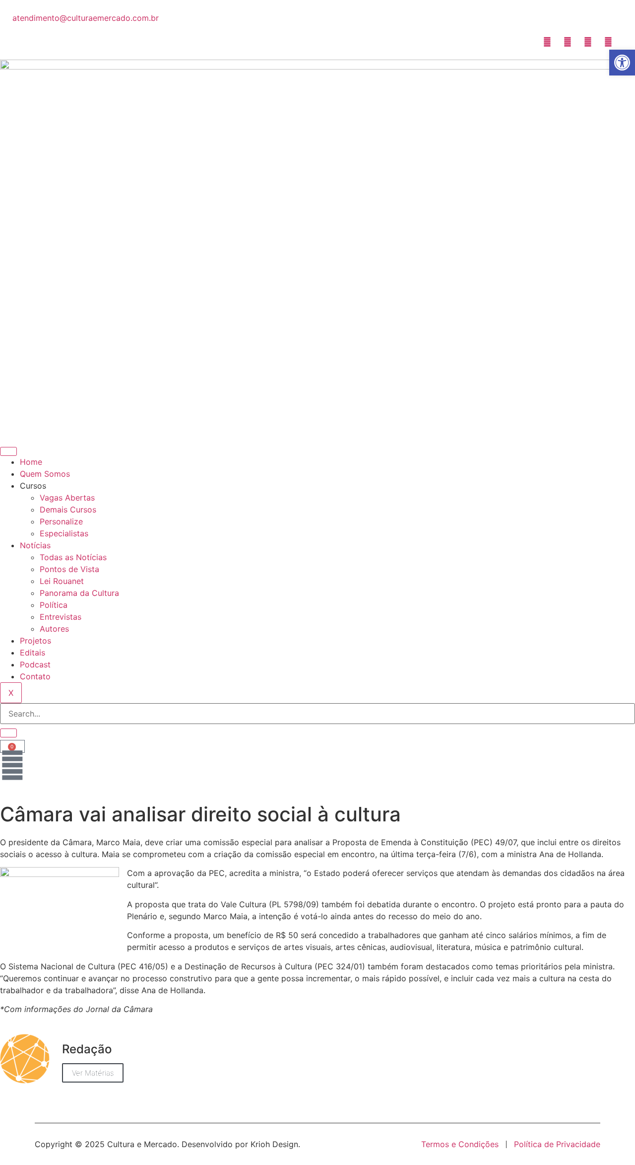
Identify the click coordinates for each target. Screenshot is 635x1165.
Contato (35, 676)
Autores (54, 629)
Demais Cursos (68, 509)
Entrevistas (60, 617)
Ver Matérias (93, 1073)
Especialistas (64, 533)
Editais (32, 652)
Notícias (35, 545)
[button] (622, 62)
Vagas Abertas (67, 498)
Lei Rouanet (62, 581)
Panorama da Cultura (79, 593)
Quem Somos (45, 474)
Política (53, 605)
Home (31, 462)
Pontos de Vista (69, 569)
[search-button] (8, 732)
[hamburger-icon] (8, 451)
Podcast (35, 664)
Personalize (61, 521)
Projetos (35, 641)
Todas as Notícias (73, 557)
